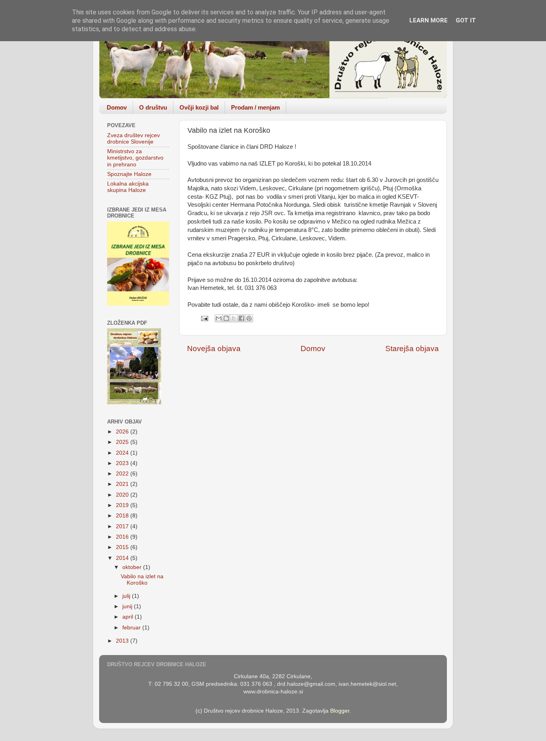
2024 (123, 453)
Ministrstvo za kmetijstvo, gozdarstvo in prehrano (135, 157)
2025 (123, 442)
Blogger (339, 711)
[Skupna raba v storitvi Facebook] (241, 318)
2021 (123, 484)
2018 (123, 516)
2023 (123, 463)
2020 (123, 495)
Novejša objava (214, 348)
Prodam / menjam (255, 107)
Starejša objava (412, 348)
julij (127, 596)
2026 (123, 432)
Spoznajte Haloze (129, 174)
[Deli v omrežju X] (234, 318)
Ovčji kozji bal (199, 107)
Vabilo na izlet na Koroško (142, 579)
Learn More (428, 20)
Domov (117, 107)
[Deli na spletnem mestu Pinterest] (249, 318)
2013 (123, 641)
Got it (466, 20)
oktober (132, 567)
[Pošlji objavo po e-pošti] (219, 318)
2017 (123, 526)
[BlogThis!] (226, 318)
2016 (123, 537)
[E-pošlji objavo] (204, 318)
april (128, 617)
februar (132, 628)
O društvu (153, 107)
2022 (123, 474)
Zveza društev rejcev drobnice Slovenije (133, 138)
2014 (123, 558)
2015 (123, 547)
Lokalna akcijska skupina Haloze (128, 187)
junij (128, 606)
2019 (123, 505)
